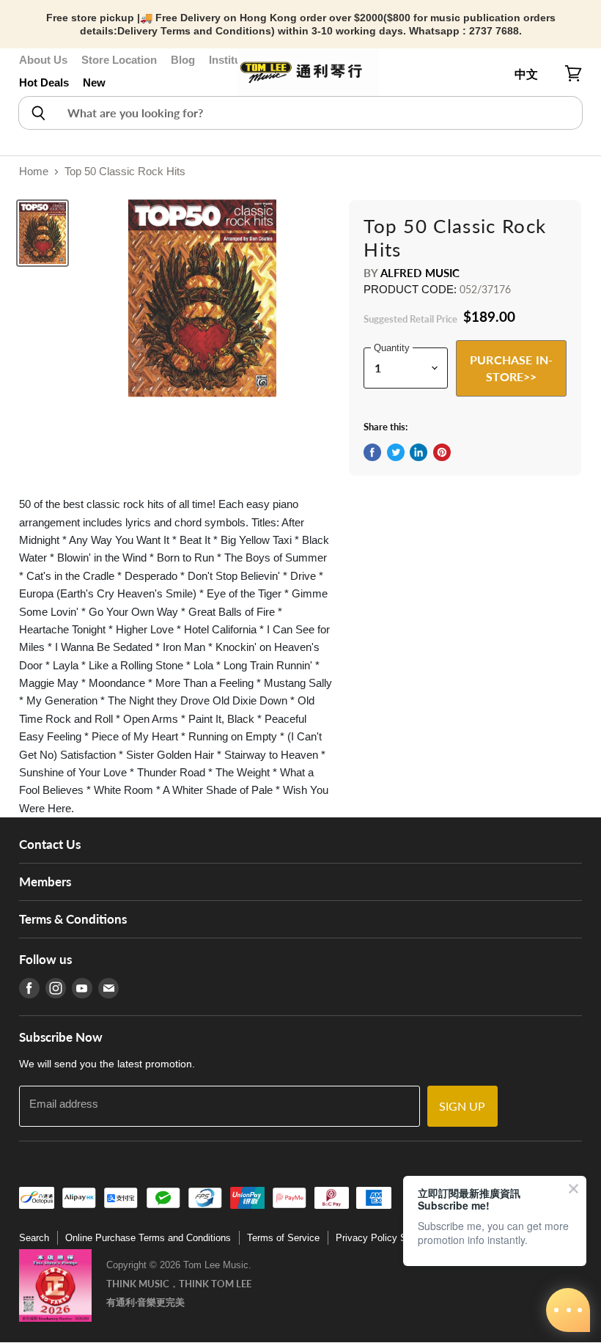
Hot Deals (44, 82)
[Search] (37, 113)
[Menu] (27, 74)
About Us (43, 60)
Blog (183, 60)
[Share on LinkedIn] (418, 452)
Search (34, 1237)
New (94, 82)
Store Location (119, 60)
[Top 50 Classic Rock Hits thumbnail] (42, 233)
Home (33, 171)
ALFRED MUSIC (420, 272)
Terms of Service (283, 1237)
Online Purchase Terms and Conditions (148, 1237)
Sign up (462, 1106)
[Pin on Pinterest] (442, 452)
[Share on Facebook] (372, 452)
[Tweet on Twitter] (396, 452)
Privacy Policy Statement (390, 1237)
